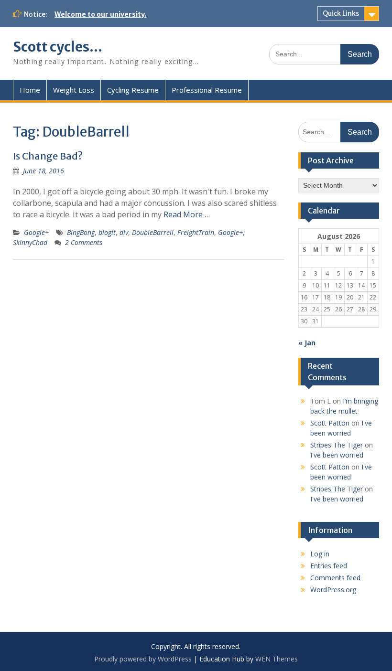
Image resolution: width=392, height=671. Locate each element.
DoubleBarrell (153, 232)
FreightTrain (195, 232)
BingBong (81, 232)
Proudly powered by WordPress (143, 658)
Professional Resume (207, 90)
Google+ (36, 232)
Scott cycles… (57, 46)
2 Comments (83, 242)
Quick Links (341, 13)
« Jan (307, 342)
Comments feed (335, 577)
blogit (107, 232)
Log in (319, 553)
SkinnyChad (30, 242)
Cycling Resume (133, 90)
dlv (124, 232)
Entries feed (328, 565)
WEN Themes (276, 658)
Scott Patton (329, 422)
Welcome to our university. (100, 14)
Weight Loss (73, 90)
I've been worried (336, 454)
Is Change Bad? (48, 156)
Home (30, 90)
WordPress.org (333, 589)
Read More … (186, 214)
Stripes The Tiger (336, 444)
